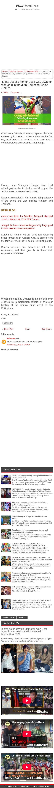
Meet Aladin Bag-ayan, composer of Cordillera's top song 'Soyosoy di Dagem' (31, 574)
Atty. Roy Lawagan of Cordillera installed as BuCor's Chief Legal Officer (29, 504)
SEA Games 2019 (31, 71)
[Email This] (3, 323)
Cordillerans (44, 786)
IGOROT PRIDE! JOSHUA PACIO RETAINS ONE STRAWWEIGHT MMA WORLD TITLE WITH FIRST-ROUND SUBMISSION (32, 559)
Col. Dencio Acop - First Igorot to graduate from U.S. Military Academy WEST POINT (31, 588)
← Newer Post (7, 329)
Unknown (11, 338)
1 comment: (15, 92)
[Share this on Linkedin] (12, 318)
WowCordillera (27, 6)
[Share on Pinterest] (11, 318)
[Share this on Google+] (9, 318)
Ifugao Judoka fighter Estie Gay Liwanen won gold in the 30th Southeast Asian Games (26, 85)
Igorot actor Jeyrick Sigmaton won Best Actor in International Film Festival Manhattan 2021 (31, 601)
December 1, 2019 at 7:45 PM (18, 345)
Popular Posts (8, 617)
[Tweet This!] (8, 318)
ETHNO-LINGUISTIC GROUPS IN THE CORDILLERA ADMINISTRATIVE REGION (28, 545)
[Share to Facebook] (11, 323)
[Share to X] (8, 323)
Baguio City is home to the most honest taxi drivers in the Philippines (30, 531)
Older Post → (47, 329)
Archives (22, 617)
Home (4, 71)
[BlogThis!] (6, 323)
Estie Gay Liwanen (16, 71)
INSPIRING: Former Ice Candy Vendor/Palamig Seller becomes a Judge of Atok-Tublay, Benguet (31, 490)
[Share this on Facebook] (7, 318)
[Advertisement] (27, 40)
